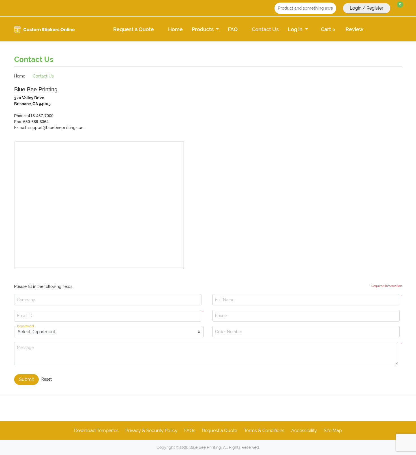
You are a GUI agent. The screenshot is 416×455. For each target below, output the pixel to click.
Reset (46, 379)
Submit (26, 379)
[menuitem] (133, 29)
